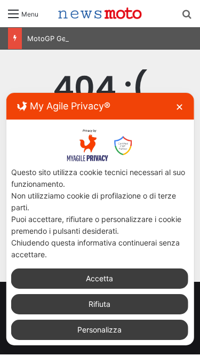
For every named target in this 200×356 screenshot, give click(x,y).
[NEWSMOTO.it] (100, 13)
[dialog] (100, 219)
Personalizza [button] (99, 329)
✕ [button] (179, 107)
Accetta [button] (99, 278)
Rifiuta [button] (99, 303)
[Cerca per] (186, 17)
